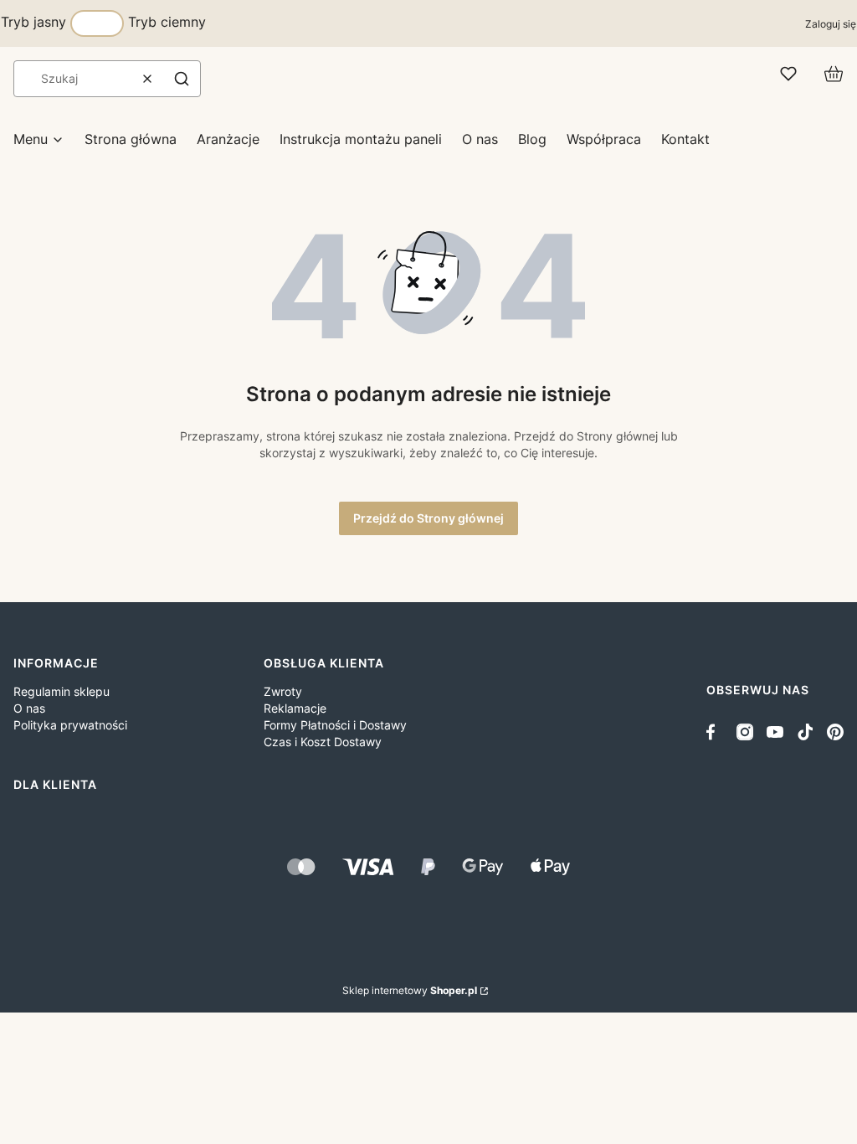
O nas (29, 708)
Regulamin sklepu (61, 691)
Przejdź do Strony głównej (428, 518)
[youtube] (775, 732)
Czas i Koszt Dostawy (323, 741)
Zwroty (283, 691)
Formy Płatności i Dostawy (335, 725)
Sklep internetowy (409, 990)
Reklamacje (295, 708)
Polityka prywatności (70, 725)
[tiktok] (805, 732)
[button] (182, 78)
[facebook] (714, 732)
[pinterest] (835, 732)
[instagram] (744, 732)
